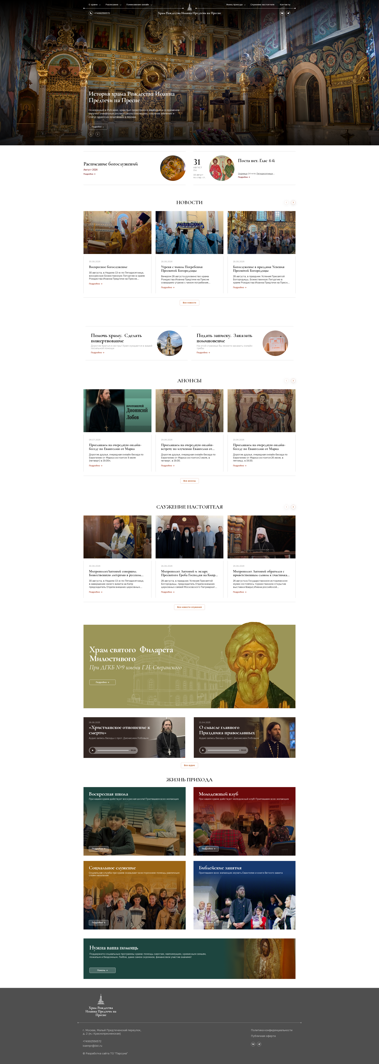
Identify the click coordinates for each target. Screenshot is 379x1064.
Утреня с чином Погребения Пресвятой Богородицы (182, 269)
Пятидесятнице (264, 173)
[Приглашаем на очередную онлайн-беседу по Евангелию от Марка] (117, 410)
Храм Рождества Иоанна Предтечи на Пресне (189, 13)
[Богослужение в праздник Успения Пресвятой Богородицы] (262, 232)
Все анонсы (189, 481)
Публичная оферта (263, 1036)
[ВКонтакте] (282, 13)
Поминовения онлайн (138, 4)
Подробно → (98, 127)
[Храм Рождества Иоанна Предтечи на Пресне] (189, 6)
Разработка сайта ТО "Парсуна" (107, 1053)
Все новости (189, 302)
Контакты (285, 4)
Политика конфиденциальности (271, 1030)
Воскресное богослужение (108, 267)
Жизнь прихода (234, 4)
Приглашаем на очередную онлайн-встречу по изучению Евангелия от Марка (187, 449)
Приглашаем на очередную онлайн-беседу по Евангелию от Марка (115, 447)
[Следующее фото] (97, 134)
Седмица (242, 173)
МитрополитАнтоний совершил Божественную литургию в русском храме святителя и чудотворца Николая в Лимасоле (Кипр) (115, 577)
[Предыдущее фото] (91, 134)
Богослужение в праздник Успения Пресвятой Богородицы (258, 269)
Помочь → (102, 970)
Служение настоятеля (262, 4)
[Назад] (286, 202)
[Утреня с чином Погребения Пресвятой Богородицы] (190, 232)
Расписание (112, 4)
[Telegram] (288, 13)
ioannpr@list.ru (92, 1045)
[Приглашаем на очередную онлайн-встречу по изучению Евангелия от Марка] (190, 410)
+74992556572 (102, 13)
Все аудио (189, 765)
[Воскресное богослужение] (117, 232)
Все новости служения (189, 607)
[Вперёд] (293, 202)
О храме (93, 4)
